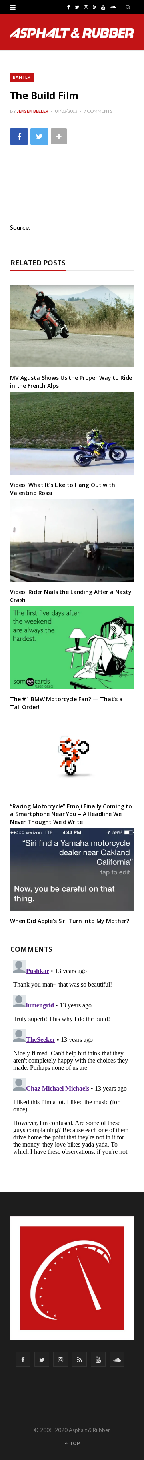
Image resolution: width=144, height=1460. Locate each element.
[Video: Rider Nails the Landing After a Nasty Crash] (72, 540)
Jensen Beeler (32, 111)
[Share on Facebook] (19, 136)
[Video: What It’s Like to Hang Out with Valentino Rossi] (72, 433)
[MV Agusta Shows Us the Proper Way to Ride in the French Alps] (72, 326)
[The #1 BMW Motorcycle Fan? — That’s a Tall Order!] (72, 647)
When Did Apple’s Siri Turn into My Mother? (69, 921)
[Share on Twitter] (39, 136)
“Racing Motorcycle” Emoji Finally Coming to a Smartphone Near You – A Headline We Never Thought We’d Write (71, 814)
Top (74, 1443)
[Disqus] (72, 1057)
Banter (22, 77)
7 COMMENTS (98, 111)
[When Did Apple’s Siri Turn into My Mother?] (72, 869)
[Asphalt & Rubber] (72, 33)
